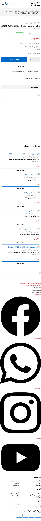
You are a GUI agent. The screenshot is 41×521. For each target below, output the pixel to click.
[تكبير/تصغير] (38, 516)
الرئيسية (37, 11)
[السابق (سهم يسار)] (38, 519)
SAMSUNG (35, 161)
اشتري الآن (20, 66)
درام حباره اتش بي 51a (32, 198)
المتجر (31, 11)
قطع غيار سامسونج (28, 157)
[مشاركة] (25, 516)
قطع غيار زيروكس (14, 11)
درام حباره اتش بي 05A (32, 216)
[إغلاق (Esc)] (19, 516)
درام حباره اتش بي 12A (32, 180)
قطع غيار (24, 11)
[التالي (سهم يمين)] (32, 519)
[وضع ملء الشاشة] (32, 516)
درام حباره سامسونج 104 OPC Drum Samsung (24, 159)
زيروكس (27, 78)
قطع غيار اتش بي (28, 177)
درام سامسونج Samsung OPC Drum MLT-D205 (23, 252)
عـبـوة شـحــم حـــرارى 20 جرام (29, 234)
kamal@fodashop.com (33, 285)
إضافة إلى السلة (14, 59)
